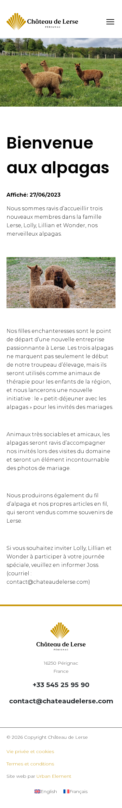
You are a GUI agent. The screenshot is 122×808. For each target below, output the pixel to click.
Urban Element (53, 776)
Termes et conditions (30, 764)
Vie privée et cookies (30, 751)
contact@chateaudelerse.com (61, 701)
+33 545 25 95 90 (61, 685)
